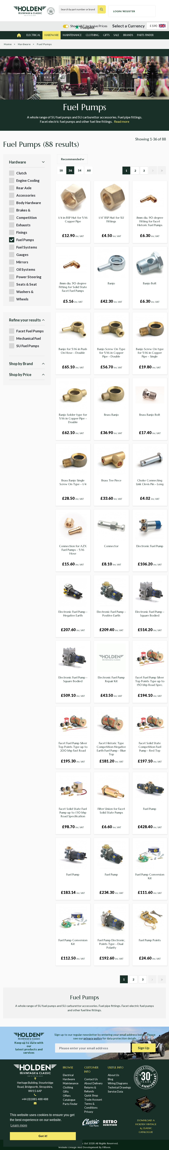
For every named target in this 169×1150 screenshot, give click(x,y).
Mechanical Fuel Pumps (28, 338)
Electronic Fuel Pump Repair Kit (111, 679)
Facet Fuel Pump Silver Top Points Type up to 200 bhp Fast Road (73, 746)
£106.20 (150, 564)
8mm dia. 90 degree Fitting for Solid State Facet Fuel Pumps (73, 287)
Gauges (22, 254)
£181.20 (111, 761)
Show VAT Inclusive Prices (88, 26)
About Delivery (93, 1083)
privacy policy (92, 1038)
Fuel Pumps (25, 240)
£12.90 (73, 235)
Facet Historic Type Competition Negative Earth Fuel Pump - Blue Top (111, 748)
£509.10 (73, 695)
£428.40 (150, 826)
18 (61, 170)
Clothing (92, 35)
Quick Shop (91, 1095)
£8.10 (111, 564)
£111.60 (150, 892)
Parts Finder (145, 35)
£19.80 (150, 367)
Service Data (115, 1091)
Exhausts (23, 225)
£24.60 (150, 958)
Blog (110, 1079)
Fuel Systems (26, 247)
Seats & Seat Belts (26, 284)
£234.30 (111, 892)
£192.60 (111, 958)
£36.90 (111, 432)
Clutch (21, 173)
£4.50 (111, 235)
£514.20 (150, 629)
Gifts (106, 35)
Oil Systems (25, 269)
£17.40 (150, 432)
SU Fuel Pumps (27, 346)
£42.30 (111, 301)
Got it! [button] (43, 1136)
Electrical (33, 35)
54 (79, 170)
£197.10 (150, 761)
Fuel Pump (149, 809)
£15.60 (73, 564)
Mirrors (22, 262)
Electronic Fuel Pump (149, 546)
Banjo (111, 283)
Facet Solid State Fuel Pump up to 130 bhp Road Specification (73, 812)
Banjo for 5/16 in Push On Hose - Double (73, 351)
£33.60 (111, 498)
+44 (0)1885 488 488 (35, 1099)
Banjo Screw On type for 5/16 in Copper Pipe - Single (150, 352)
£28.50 (73, 498)
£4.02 (150, 498)
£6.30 (150, 235)
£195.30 (73, 761)
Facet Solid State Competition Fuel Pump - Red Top (149, 746)
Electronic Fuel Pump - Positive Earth (111, 613)
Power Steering (28, 277)
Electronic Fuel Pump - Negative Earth (73, 613)
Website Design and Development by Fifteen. (84, 1147)
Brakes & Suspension (25, 210)
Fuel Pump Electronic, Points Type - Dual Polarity (111, 943)
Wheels (22, 299)
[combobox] (156, 25)
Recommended (71, 159)
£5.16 (73, 301)
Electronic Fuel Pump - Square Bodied (149, 613)
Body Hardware (28, 203)
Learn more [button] (19, 1125)
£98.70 (73, 826)
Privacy (88, 1111)
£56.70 (111, 367)
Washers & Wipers (24, 292)
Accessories (25, 195)
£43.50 (111, 695)
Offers (66, 1095)
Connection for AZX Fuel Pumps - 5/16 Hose (73, 549)
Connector (111, 546)
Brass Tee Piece (111, 480)
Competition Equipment (26, 217)
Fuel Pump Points (150, 940)
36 (70, 170)
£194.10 (150, 695)
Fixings (21, 232)
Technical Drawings (119, 1087)
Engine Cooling (28, 180)
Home (8, 44)
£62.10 (73, 432)
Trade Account (93, 1099)
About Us (113, 1075)
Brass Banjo (111, 415)
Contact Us (91, 1079)
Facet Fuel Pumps (30, 331)
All (89, 170)
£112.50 (73, 958)
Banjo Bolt (149, 283)
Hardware (52, 35)
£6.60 (111, 826)
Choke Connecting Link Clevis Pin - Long (149, 482)
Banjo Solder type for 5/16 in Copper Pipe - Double (73, 418)
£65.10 (73, 367)
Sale (116, 35)
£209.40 (111, 629)
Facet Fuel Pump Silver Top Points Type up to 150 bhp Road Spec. (149, 681)
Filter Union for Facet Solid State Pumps (111, 810)
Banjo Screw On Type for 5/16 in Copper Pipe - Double (111, 352)
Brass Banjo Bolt (149, 415)
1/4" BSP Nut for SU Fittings (111, 219)
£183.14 (73, 892)
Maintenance (72, 35)
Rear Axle (24, 188)
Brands (128, 35)
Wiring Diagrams (118, 1083)
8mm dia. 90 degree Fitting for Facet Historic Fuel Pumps (149, 221)
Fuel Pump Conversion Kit (149, 876)
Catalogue (69, 1099)
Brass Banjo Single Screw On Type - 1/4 (73, 482)
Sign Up (143, 1048)
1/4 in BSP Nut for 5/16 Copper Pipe (73, 219)
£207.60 (73, 629)
